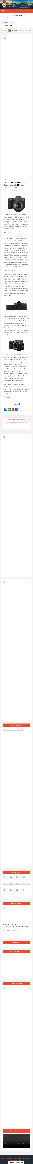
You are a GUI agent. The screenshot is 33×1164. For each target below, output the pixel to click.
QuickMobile (19, 238)
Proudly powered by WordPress (10, 1158)
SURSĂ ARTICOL (9, 397)
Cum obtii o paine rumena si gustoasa (16, 419)
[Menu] (3, 10)
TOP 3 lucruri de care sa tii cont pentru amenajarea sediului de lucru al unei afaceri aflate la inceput (16, 424)
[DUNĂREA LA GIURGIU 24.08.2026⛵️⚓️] (16, 915)
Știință (6, 179)
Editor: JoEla (7, 191)
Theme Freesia (17, 1160)
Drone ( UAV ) (7, 924)
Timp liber (15, 924)
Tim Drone (16, 15)
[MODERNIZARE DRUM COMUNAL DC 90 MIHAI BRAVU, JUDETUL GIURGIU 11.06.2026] (4, 30)
